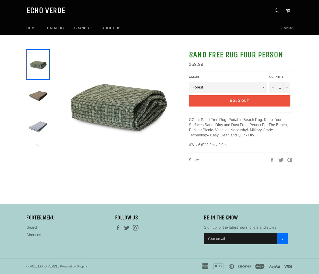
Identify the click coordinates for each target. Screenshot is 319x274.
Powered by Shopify (73, 266)
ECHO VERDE (45, 10)
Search (32, 227)
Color (194, 76)
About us (111, 28)
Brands (82, 28)
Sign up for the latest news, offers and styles (240, 227)
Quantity (276, 76)
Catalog (55, 28)
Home (31, 28)
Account (287, 28)
